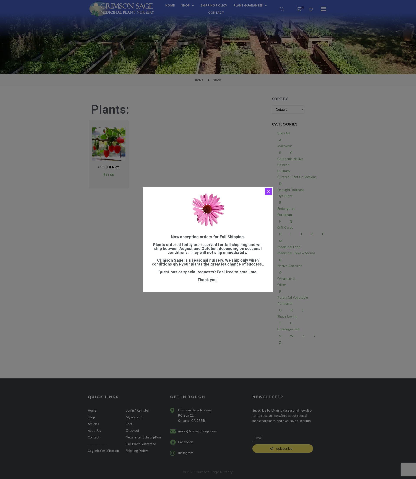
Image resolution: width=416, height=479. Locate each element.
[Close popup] (268, 191)
